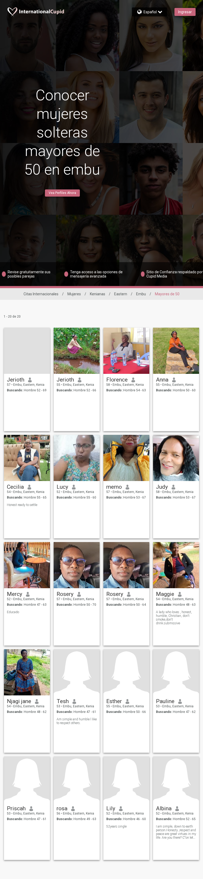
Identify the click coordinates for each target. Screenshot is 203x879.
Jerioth (15, 379)
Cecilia (15, 487)
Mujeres (74, 294)
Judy (162, 487)
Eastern (120, 294)
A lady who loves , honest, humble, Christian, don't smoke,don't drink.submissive (174, 617)
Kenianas (97, 294)
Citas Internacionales (41, 294)
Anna (162, 379)
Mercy (14, 594)
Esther (114, 701)
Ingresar (185, 12)
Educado (13, 612)
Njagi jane (19, 701)
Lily (110, 808)
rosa (62, 808)
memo (114, 487)
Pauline (165, 701)
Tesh (63, 701)
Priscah (16, 808)
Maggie (165, 594)
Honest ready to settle (22, 505)
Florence (117, 379)
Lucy (62, 487)
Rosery (65, 594)
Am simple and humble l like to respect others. (77, 721)
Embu (141, 294)
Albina (164, 808)
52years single (116, 826)
